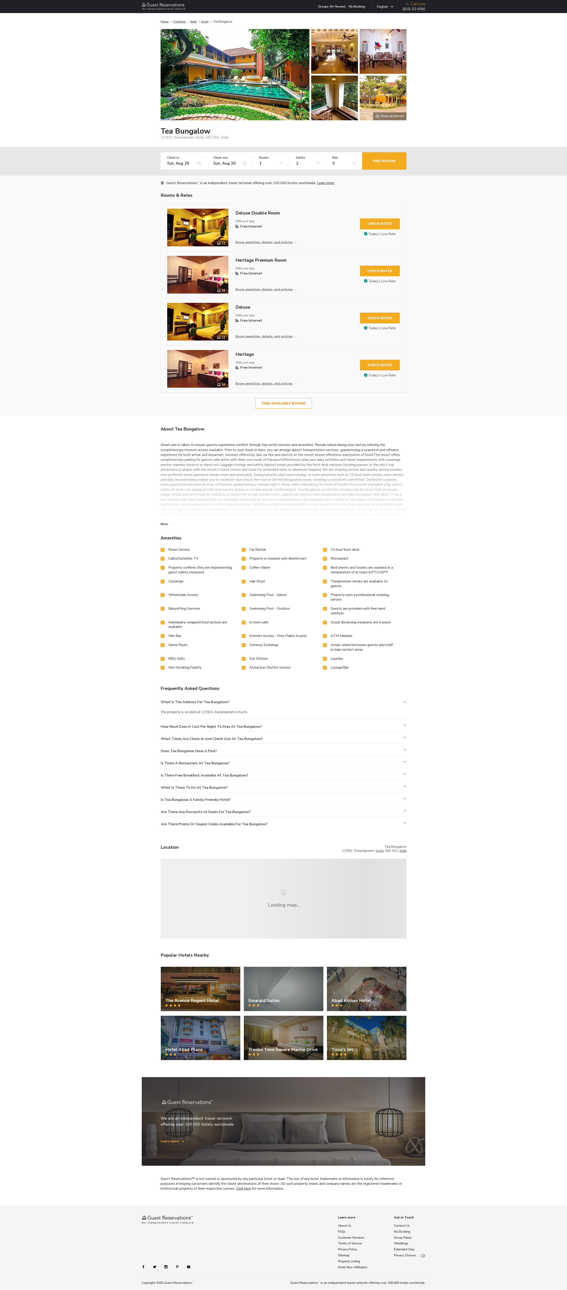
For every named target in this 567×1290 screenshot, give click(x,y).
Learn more (325, 183)
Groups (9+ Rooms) (332, 6)
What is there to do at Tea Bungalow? (194, 787)
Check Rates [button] (379, 223)
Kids (335, 158)
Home (165, 22)
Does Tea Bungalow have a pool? (189, 751)
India (193, 22)
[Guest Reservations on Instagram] (166, 1266)
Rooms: (264, 158)
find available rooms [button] (283, 403)
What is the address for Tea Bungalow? (195, 702)
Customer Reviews (351, 1238)
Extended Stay (404, 1249)
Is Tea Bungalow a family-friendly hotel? (196, 799)
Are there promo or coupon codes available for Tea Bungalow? (214, 824)
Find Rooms (384, 161)
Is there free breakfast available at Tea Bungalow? (204, 775)
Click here (243, 1188)
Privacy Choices (405, 1255)
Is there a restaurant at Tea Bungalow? (195, 763)
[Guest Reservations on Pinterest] (177, 1266)
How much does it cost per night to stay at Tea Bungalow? (211, 726)
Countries (179, 22)
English (382, 6)
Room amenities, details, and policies (264, 242)
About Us (344, 1226)
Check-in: (173, 158)
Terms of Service (350, 1243)
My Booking (357, 6)
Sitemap (344, 1255)
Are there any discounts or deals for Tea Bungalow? (206, 811)
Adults (300, 158)
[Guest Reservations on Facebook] (146, 1266)
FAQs (342, 1232)
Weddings (401, 1243)
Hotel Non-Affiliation (352, 1267)
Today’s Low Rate (382, 234)
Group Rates (403, 1238)
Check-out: (220, 158)
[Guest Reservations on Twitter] (155, 1266)
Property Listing (349, 1261)
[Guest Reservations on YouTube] (186, 1266)
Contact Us (402, 1226)
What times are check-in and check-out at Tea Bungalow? (212, 738)
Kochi (204, 22)
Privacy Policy (347, 1249)
